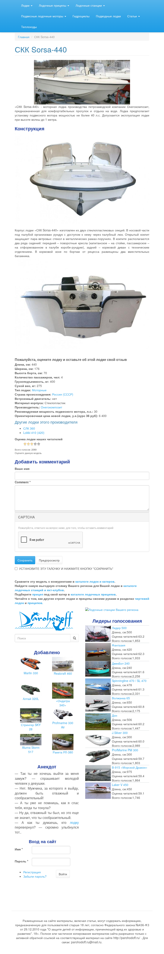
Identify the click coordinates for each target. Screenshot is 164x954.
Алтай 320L (31, 699)
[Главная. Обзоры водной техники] (44, 620)
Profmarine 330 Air (62, 725)
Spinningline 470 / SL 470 (129, 681)
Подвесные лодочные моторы (42, 16)
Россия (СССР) (62, 394)
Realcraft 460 (63, 673)
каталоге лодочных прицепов (93, 594)
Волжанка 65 (121, 698)
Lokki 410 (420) (33, 432)
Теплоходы (29, 27)
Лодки (25, 5)
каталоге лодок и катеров (94, 581)
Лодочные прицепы (53, 5)
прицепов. (35, 603)
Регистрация (32, 872)
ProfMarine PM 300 (125, 750)
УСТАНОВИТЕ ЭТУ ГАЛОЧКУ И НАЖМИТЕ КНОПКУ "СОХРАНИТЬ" (66, 568)
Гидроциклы (81, 16)
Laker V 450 (120, 785)
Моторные (39, 390)
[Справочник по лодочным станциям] (111, 609)
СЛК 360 (29, 428)
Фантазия (118, 645)
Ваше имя (22, 468)
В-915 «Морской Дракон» (129, 767)
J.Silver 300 (120, 733)
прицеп (37, 594)
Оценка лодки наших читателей (39, 439)
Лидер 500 (119, 628)
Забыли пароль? (35, 876)
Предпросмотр (49, 560)
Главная (23, 37)
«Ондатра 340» (63, 703)
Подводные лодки (108, 16)
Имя (19, 849)
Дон (114, 715)
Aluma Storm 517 (31, 749)
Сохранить (25, 560)
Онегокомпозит (51, 407)
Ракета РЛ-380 (63, 752)
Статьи (132, 16)
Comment (23, 482)
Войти (63, 874)
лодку (74, 822)
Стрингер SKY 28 (31, 727)
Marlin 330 (31, 673)
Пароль (21, 861)
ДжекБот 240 (121, 663)
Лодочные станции (89, 5)
